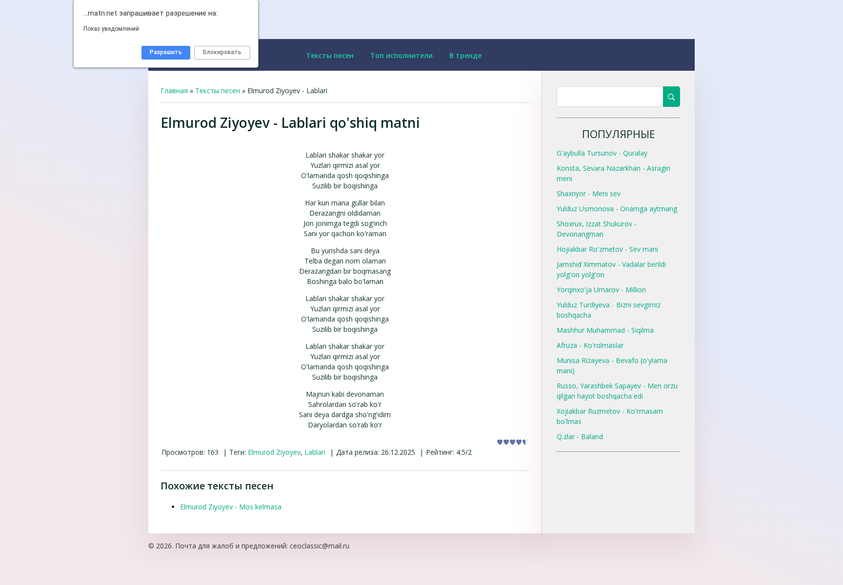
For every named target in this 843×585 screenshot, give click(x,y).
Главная (174, 90)
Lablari (314, 452)
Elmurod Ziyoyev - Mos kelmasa (230, 506)
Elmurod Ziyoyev (274, 452)
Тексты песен (217, 90)
